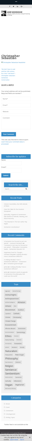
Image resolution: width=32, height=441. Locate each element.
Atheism (21, 302)
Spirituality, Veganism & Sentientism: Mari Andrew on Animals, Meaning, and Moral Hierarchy (15, 216)
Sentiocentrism (9, 377)
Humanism (18, 344)
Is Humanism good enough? (14, 263)
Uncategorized (10, 414)
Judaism (7, 347)
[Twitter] (13, 6)
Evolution (16, 336)
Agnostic (7, 291)
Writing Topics (10, 417)
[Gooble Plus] (22, 6)
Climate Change (10, 321)
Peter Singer (19, 355)
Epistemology (21, 332)
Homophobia (8, 343)
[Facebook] (9, 6)
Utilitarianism (17, 381)
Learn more (14, 440)
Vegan (8, 384)
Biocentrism (10, 310)
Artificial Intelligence (10, 302)
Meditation (14, 347)
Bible (15, 306)
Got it (22, 440)
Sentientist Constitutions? (12, 227)
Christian (7, 317)
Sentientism (12, 373)
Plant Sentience (9, 362)
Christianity (17, 317)
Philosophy (11, 358)
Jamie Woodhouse (20, 433)
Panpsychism (8, 355)
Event (8, 407)
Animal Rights (10, 295)
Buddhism (21, 310)
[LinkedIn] (17, 6)
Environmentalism (9, 332)
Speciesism (18, 377)
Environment (21, 328)
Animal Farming (16, 291)
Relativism (18, 362)
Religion (9, 365)
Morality (22, 347)
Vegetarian (19, 384)
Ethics (8, 336)
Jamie (5, 267)
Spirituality (8, 381)
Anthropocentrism (12, 299)
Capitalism (8, 313)
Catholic (17, 313)
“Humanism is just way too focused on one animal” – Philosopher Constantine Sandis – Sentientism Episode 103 (15, 247)
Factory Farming (9, 340)
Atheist (8, 306)
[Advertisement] (16, 36)
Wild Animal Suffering (10, 388)
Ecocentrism (10, 325)
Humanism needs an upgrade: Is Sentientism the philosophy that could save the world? (16, 274)
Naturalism (11, 351)
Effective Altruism (10, 328)
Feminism (19, 339)
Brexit (8, 404)
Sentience (11, 369)
